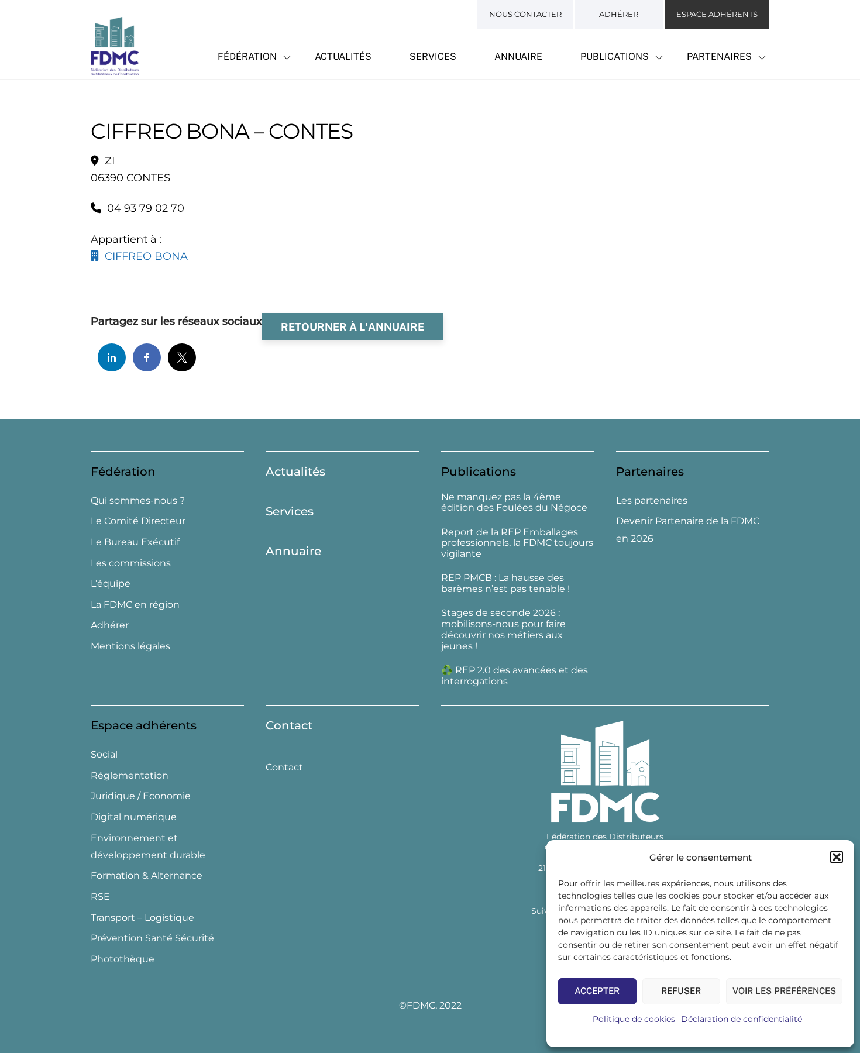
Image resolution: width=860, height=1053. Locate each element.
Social (104, 754)
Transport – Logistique (142, 917)
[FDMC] (115, 69)
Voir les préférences (784, 991)
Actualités (343, 56)
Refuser (681, 991)
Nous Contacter (525, 14)
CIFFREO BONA (143, 256)
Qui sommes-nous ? (138, 500)
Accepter (597, 991)
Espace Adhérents (717, 14)
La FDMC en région (135, 604)
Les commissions (131, 563)
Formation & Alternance (146, 875)
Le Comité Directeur (138, 520)
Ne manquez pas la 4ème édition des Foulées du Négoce (514, 503)
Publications (614, 56)
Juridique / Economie (141, 795)
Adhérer (618, 14)
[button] (836, 857)
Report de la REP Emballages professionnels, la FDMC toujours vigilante (517, 543)
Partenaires (719, 56)
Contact (289, 725)
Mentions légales (130, 646)
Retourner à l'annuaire (352, 327)
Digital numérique (134, 817)
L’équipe (110, 583)
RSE (100, 896)
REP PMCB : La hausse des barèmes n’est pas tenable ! (505, 583)
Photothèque (122, 959)
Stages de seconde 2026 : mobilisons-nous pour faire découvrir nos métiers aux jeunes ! (503, 629)
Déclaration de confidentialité (741, 1019)
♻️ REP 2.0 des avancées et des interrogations (514, 676)
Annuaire (518, 56)
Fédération (247, 56)
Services (433, 56)
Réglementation (129, 775)
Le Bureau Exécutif (135, 542)
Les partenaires (651, 500)
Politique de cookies (634, 1019)
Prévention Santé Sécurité (152, 938)
